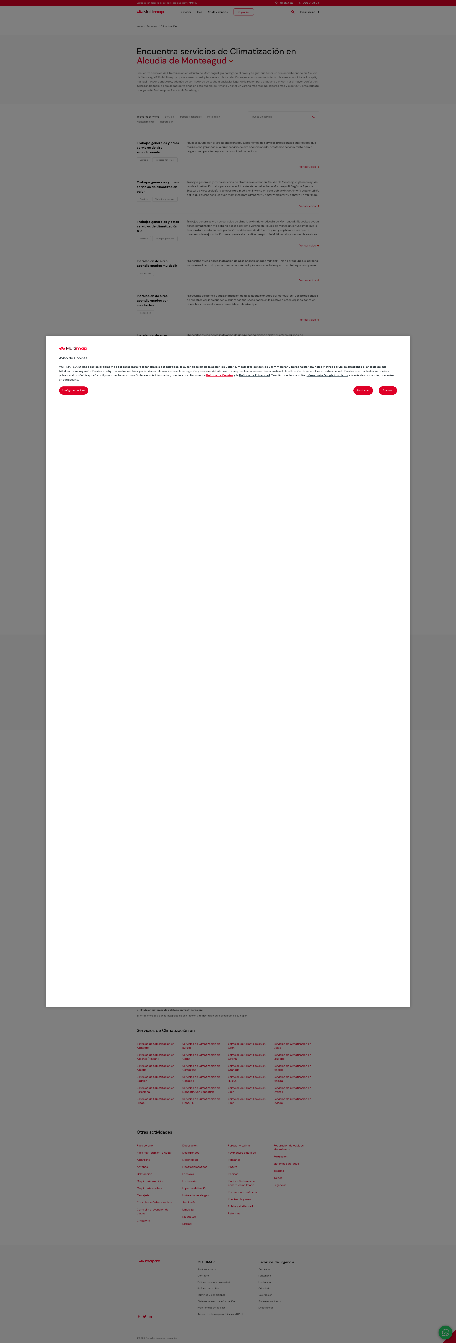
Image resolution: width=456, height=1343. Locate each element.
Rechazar (363, 390)
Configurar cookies (73, 390)
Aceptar (388, 390)
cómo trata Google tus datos (327, 375)
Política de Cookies (219, 375)
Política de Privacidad (254, 375)
